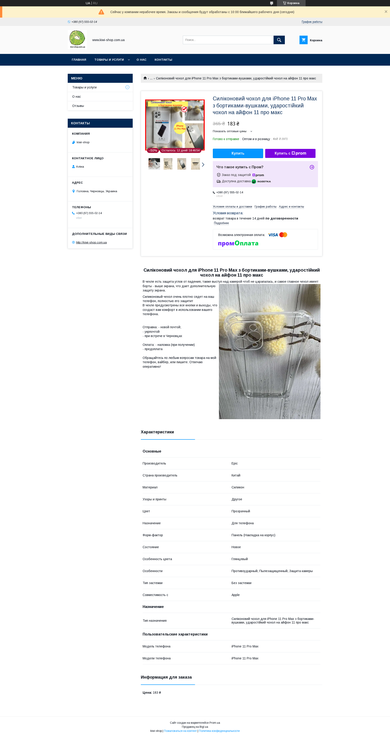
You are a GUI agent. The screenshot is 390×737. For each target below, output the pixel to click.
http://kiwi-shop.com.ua (91, 242)
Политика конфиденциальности (219, 730)
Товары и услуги (109, 59)
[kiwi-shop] (77, 48)
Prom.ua (214, 722)
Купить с (282, 153)
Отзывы (78, 106)
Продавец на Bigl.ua (195, 726)
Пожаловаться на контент (180, 730)
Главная (79, 59)
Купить (238, 153)
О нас (141, 59)
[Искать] (279, 40)
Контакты (163, 59)
